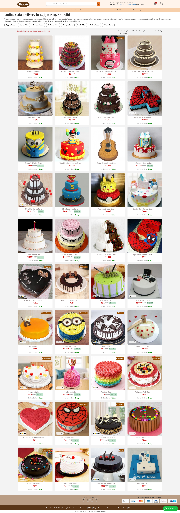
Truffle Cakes (81, 25)
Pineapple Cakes (68, 25)
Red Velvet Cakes (53, 25)
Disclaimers (101, 508)
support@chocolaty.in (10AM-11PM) (126, 4)
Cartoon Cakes (94, 25)
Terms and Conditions (80, 508)
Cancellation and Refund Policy (117, 508)
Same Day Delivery (77, 10)
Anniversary (137, 10)
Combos (103, 10)
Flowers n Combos (35, 10)
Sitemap (130, 508)
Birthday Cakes (108, 25)
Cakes (60, 10)
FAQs (90, 508)
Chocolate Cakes (38, 25)
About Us (49, 508)
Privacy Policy (66, 508)
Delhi (22, 31)
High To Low (122, 33)
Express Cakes (24, 25)
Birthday (119, 10)
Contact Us (57, 508)
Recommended (148, 31)
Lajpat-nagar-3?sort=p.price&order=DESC (37, 31)
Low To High (158, 31)
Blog (94, 508)
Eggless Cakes (10, 25)
